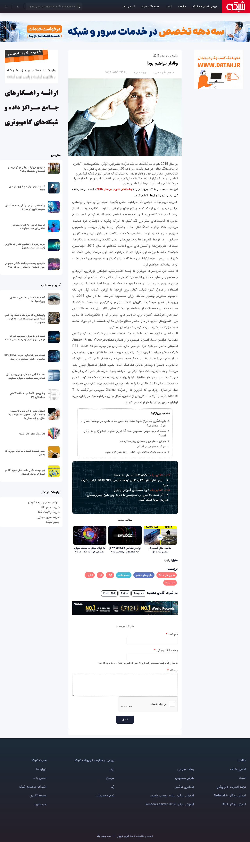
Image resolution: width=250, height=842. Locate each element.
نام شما (172, 634)
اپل (100, 575)
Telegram (139, 593)
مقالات (182, 6)
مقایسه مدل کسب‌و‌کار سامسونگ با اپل (160, 550)
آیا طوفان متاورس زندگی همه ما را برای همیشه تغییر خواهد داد (25, 207)
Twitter (124, 593)
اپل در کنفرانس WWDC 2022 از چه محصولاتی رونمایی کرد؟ (125, 550)
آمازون (90, 575)
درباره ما (41, 769)
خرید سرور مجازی (48, 517)
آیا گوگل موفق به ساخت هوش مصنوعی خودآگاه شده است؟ (89, 550)
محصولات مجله (150, 6)
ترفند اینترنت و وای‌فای (231, 786)
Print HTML (109, 593)
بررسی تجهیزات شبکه (205, 6)
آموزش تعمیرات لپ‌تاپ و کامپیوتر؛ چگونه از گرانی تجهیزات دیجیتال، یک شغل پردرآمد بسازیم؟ (26, 414)
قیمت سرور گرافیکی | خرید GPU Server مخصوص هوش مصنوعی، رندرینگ (24, 357)
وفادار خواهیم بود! (162, 63)
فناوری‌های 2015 (166, 575)
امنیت (242, 777)
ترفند (168, 6)
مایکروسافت (123, 575)
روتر (112, 769)
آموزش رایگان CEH (234, 804)
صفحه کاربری (37, 795)
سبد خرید (40, 804)
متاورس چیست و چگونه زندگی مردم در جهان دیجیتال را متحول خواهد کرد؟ (25, 265)
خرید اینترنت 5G (49, 512)
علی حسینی (160, 72)
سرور (104, 836)
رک (112, 786)
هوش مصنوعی (184, 777)
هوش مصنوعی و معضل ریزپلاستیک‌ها (143, 441)
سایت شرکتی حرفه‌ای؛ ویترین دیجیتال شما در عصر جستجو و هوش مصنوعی (25, 376)
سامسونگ (170, 583)
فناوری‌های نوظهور (144, 575)
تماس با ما (129, 6)
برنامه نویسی (185, 769)
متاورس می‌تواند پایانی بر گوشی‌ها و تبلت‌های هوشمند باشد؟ (26, 169)
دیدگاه (172, 670)
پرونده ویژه (140, 72)
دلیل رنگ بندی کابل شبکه (32, 434)
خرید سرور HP (50, 507)
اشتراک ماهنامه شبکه (32, 786)
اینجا (152, 195)
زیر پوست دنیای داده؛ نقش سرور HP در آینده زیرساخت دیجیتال (25, 472)
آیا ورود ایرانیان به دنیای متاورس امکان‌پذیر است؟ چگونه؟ (28, 226)
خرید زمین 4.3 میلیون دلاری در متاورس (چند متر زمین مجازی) (24, 246)
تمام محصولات (105, 795)
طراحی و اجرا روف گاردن (44, 502)
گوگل (110, 575)
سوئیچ (110, 777)
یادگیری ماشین (184, 786)
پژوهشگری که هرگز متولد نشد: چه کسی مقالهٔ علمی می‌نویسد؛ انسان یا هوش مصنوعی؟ (24, 318)
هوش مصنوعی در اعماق (151, 446)
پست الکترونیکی (166, 650)
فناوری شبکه (238, 769)
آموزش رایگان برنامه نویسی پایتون (172, 795)
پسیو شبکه (53, 521)
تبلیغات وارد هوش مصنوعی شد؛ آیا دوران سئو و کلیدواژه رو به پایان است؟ (25, 338)
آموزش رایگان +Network (230, 795)
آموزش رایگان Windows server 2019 (170, 804)
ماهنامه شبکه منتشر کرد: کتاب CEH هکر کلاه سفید (135, 452)
